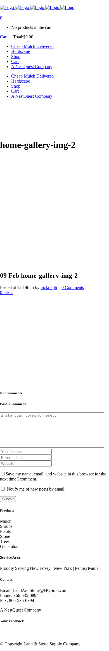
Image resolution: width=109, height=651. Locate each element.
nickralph (49, 287)
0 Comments (72, 287)
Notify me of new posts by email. (36, 489)
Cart (4, 36)
